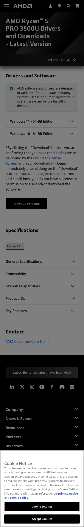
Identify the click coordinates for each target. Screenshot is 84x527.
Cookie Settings (42, 506)
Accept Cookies (42, 519)
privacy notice (68, 493)
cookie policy (19, 498)
